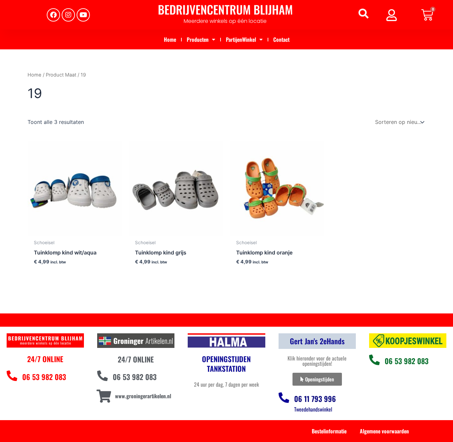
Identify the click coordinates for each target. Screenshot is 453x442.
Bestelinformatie (329, 431)
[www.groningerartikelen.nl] (103, 396)
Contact (281, 39)
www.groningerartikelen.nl (143, 396)
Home (170, 39)
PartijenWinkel (241, 39)
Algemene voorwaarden (384, 431)
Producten (198, 39)
